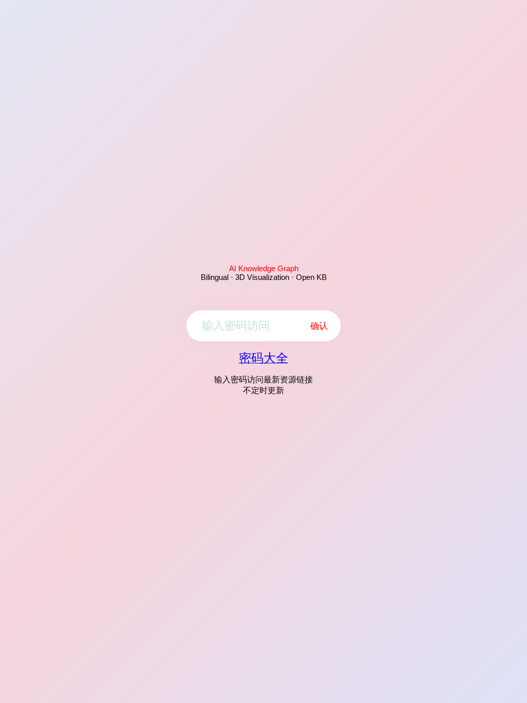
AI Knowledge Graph (263, 268)
